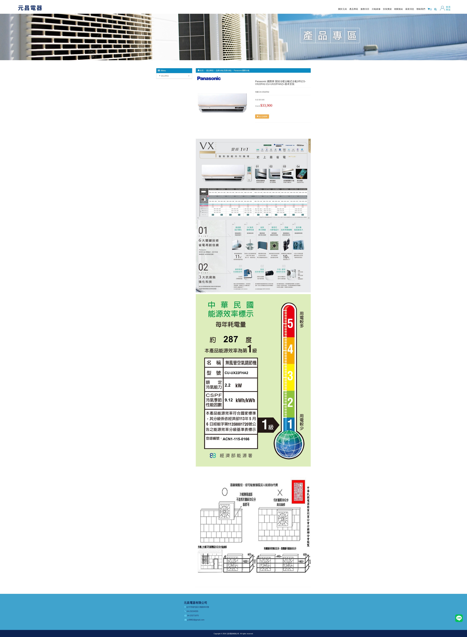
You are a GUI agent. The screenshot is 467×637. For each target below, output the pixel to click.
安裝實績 (387, 9)
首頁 (201, 70)
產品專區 (353, 9)
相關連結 (398, 9)
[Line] (459, 618)
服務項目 (365, 9)
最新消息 (409, 9)
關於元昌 (342, 9)
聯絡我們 (421, 9)
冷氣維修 (376, 9)
